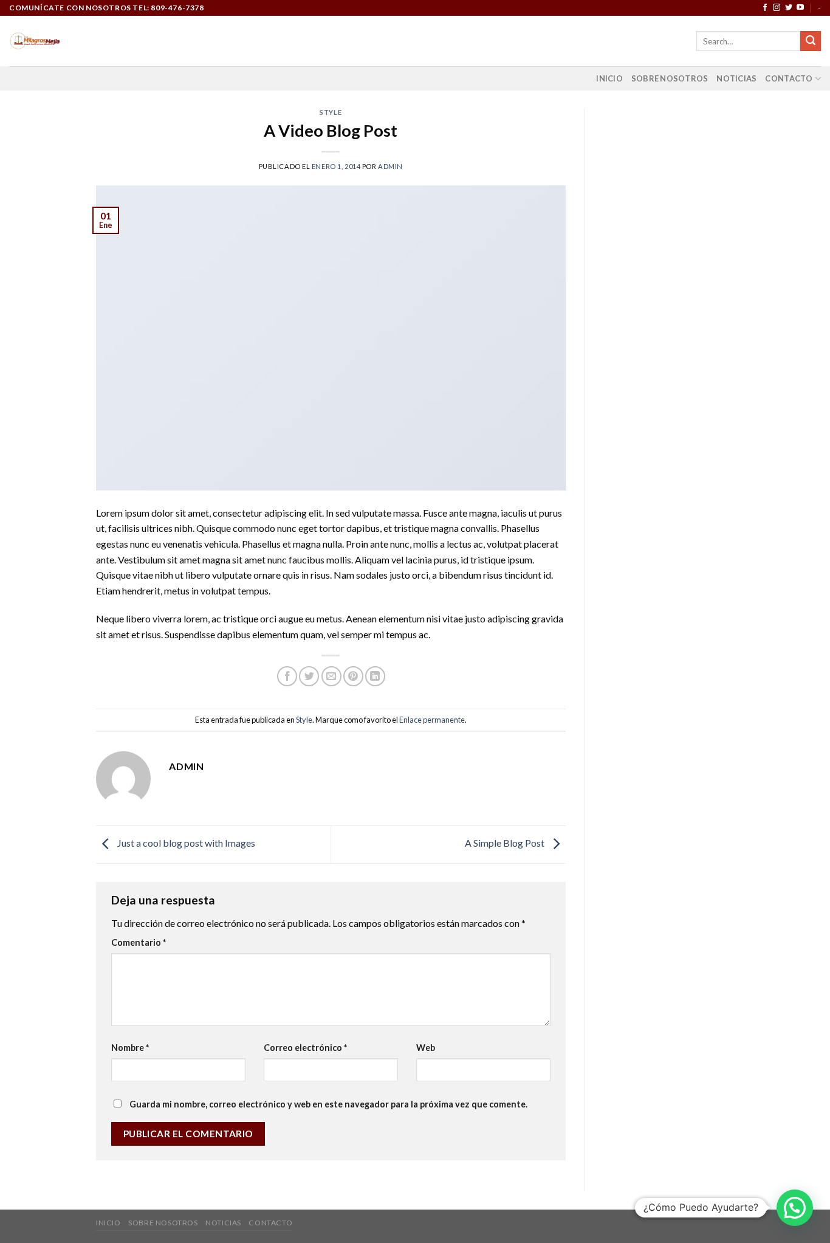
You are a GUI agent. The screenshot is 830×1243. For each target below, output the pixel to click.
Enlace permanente (432, 720)
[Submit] (810, 41)
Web (425, 1047)
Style (330, 112)
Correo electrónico (305, 1047)
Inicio (609, 78)
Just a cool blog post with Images (185, 843)
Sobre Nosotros (669, 78)
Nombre (130, 1047)
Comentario (138, 942)
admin (390, 166)
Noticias (736, 78)
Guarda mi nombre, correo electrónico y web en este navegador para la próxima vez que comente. (328, 1104)
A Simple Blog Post (505, 843)
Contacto (788, 78)
